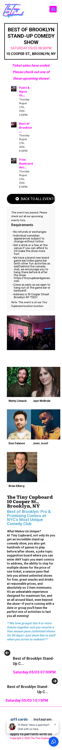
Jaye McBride (41, 400)
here (22, 220)
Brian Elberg (16, 486)
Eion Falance (17, 443)
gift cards (19, 719)
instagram (43, 719)
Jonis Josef (40, 443)
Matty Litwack (18, 400)
